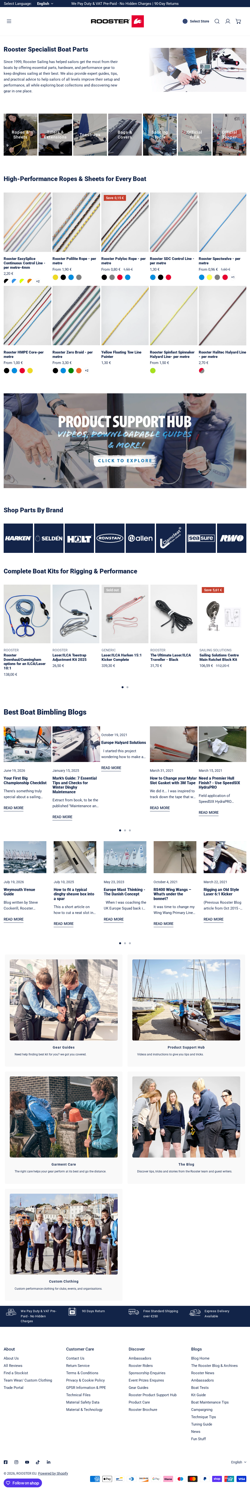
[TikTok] (37, 1462)
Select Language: (18, 3)
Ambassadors (140, 1358)
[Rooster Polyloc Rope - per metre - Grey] (112, 277)
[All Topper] (229, 135)
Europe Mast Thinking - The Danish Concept (124, 892)
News (195, 1431)
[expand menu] (9, 21)
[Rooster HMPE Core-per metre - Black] (7, 371)
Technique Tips (203, 1417)
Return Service (78, 1365)
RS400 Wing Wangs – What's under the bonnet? (172, 894)
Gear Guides (138, 1387)
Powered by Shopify (53, 1473)
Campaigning (201, 1409)
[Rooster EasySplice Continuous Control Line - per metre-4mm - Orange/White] (30, 281)
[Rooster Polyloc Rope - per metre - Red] (120, 277)
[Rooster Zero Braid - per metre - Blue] (63, 371)
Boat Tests (200, 1387)
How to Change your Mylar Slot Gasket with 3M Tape (173, 780)
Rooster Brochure (143, 1409)
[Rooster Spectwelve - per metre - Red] (225, 277)
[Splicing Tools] (160, 135)
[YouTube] (27, 1462)
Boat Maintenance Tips (210, 1402)
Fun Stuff (198, 1439)
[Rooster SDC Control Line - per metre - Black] (161, 277)
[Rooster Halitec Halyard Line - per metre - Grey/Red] (202, 371)
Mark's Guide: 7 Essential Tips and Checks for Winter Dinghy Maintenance (74, 785)
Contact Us (75, 1358)
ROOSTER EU (26, 1473)
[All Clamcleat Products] (170, 538)
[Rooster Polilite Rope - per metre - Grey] (79, 277)
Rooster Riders (141, 1365)
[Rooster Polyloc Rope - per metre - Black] (104, 277)
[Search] (217, 21)
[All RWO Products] (231, 538)
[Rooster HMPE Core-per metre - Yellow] (30, 371)
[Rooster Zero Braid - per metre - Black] (55, 371)
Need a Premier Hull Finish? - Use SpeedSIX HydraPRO (219, 783)
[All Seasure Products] (201, 538)
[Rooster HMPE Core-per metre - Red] (22, 371)
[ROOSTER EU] (117, 21)
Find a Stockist (16, 1373)
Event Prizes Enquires (146, 1380)
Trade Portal (13, 1387)
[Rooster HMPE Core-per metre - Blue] (14, 371)
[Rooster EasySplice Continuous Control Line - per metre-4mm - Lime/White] (22, 281)
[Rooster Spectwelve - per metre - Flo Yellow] (209, 277)
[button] (238, 21)
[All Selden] (48, 538)
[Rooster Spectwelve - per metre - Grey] (217, 277)
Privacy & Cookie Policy (85, 1380)
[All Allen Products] (140, 538)
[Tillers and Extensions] (55, 135)
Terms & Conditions (82, 1373)
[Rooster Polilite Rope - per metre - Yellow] (55, 277)
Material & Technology (84, 1409)
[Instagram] (16, 1462)
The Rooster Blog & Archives (214, 1365)
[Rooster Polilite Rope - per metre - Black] (63, 277)
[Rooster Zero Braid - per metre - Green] (71, 371)
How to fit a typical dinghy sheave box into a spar (74, 894)
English (236, 1462)
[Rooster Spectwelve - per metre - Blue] (202, 277)
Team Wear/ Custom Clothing (28, 1380)
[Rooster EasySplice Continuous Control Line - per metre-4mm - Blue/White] (14, 281)
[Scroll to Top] (241, 1476)
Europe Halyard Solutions (123, 742)
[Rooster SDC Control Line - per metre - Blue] (153, 277)
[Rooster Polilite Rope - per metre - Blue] (71, 277)
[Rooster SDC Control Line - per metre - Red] (168, 277)
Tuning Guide (201, 1424)
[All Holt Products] (79, 538)
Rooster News (202, 1373)
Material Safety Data (82, 1402)
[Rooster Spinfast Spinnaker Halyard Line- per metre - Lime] (153, 371)
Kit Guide (198, 1395)
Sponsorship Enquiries (147, 1373)
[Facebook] (5, 1462)
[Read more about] (125, 440)
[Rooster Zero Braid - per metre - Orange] (79, 371)
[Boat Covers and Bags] (125, 135)
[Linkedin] (48, 1462)
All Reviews (13, 1365)
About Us (11, 1358)
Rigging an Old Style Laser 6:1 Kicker (221, 892)
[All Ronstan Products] (110, 538)
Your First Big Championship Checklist (25, 780)
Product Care (139, 1402)
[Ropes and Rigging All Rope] (20, 135)
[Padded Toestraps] (90, 135)
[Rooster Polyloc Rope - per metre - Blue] (128, 277)
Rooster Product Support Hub (153, 1395)
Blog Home (200, 1358)
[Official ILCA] (195, 135)
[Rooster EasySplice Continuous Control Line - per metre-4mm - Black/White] (7, 281)
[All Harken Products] (18, 538)
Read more (13, 808)
